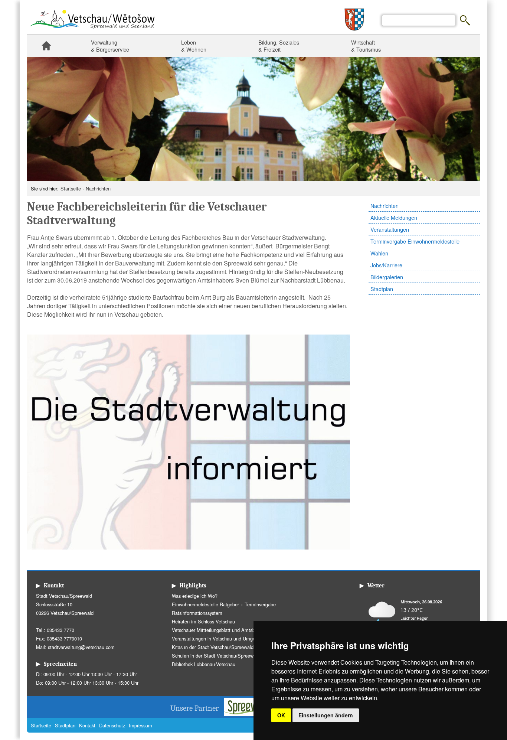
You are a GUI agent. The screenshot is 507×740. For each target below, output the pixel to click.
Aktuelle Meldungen (393, 217)
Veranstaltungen (389, 229)
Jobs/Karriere (386, 265)
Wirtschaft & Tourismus (366, 45)
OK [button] (281, 715)
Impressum (140, 725)
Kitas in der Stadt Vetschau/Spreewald (213, 647)
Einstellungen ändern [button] (325, 715)
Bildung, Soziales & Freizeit (278, 45)
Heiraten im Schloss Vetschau (203, 621)
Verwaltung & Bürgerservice (110, 45)
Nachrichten (98, 188)
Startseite (46, 46)
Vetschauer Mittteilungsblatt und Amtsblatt (217, 629)
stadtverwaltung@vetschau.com (81, 647)
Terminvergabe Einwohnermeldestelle (414, 241)
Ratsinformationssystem (197, 612)
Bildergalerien (386, 277)
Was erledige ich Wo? (194, 595)
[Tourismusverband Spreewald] (252, 714)
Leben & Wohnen (193, 45)
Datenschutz (112, 725)
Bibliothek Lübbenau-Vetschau (203, 664)
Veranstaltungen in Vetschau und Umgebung (219, 638)
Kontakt (87, 725)
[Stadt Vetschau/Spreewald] (92, 30)
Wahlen (379, 253)
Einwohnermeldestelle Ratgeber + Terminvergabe (224, 604)
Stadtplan (381, 289)
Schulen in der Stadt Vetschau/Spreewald (216, 655)
